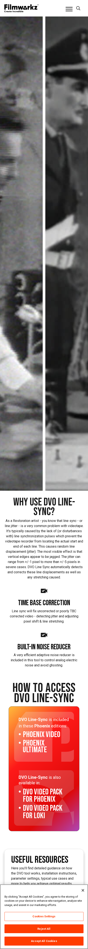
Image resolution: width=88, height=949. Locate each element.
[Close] (83, 890)
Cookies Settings (43, 916)
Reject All (43, 928)
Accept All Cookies (44, 941)
